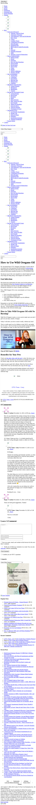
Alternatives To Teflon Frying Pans (13, 617)
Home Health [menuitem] (14, 63)
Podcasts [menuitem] (13, 50)
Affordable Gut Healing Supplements (14, 740)
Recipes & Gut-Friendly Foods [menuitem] (15, 92)
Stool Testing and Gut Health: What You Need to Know (19, 698)
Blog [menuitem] (5, 30)
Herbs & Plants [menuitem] (15, 115)
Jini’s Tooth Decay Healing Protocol (25, 639)
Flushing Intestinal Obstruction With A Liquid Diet (17, 620)
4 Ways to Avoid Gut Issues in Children (14, 739)
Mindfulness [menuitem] (14, 89)
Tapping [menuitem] (13, 90)
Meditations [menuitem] (14, 87)
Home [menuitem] (5, 6)
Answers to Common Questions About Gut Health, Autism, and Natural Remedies (17, 745)
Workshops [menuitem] (7, 10)
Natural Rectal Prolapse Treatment (13, 605)
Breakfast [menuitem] (13, 96)
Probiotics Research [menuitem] (16, 51)
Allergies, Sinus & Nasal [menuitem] (17, 33)
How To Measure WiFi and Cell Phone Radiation (17, 630)
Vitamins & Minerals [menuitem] (16, 119)
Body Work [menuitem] (14, 38)
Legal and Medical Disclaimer (12, 782)
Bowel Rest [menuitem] (14, 95)
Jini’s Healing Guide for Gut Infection (22, 284)
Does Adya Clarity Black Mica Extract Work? (16, 614)
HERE (17, 351)
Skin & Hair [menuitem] (14, 66)
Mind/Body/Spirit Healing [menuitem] (14, 84)
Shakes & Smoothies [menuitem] (16, 104)
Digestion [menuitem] (13, 60)
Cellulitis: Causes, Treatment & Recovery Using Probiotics (19, 710)
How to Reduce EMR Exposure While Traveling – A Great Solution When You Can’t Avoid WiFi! (19, 742)
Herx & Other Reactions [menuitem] (17, 62)
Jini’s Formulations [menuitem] (12, 74)
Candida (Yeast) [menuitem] (15, 41)
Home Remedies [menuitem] (8, 13)
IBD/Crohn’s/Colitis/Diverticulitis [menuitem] (19, 47)
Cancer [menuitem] (12, 39)
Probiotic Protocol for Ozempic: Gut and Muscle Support (19, 716)
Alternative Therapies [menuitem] (16, 35)
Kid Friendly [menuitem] (14, 103)
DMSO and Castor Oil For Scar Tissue (14, 608)
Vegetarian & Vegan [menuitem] (16, 109)
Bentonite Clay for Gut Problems (12, 627)
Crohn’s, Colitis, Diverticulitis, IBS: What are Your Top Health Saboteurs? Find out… (18, 773)
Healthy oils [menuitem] (14, 113)
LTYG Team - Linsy (8, 399)
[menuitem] (8, 18)
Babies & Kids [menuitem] (15, 57)
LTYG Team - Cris (9, 639)
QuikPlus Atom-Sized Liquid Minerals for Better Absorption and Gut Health (17, 659)
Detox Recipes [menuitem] (15, 100)
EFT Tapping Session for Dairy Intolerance (15, 665)
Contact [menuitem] (6, 122)
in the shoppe (29, 268)
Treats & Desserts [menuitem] (15, 107)
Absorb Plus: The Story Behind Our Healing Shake (17, 771)
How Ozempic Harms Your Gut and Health (15, 721)
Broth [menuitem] (12, 98)
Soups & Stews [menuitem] (15, 106)
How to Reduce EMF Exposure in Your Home (16, 700)
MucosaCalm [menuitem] (14, 80)
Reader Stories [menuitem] (11, 121)
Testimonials (16, 781)
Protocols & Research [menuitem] (13, 32)
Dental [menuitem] (12, 59)
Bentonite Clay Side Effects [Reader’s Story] (16, 754)
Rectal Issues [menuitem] (14, 65)
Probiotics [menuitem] (13, 116)
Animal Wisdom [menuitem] (15, 86)
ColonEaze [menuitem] (14, 77)
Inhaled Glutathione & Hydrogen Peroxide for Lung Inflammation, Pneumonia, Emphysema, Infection (18, 624)
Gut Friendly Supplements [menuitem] (18, 112)
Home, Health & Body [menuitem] (13, 56)
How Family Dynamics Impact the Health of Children (18, 697)
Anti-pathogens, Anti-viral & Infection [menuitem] (21, 36)
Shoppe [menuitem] (6, 15)
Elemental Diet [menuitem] (8, 12)
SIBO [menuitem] (12, 53)
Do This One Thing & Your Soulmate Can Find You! (18, 763)
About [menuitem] (5, 7)
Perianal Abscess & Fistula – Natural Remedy (16, 602)
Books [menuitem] (5, 9)
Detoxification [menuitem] (14, 44)
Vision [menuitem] (12, 68)
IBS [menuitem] (12, 48)
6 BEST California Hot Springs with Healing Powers (18, 734)
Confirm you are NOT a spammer (11, 554)
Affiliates (26, 781)
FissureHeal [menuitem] (14, 78)
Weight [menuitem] (12, 69)
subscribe (3, 548)
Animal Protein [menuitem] (15, 93)
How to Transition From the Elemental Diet (15, 758)
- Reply (32, 413)
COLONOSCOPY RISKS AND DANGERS (16, 611)
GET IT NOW (13, 585)
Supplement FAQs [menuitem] (12, 110)
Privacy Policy (26, 782)
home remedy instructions (21, 304)
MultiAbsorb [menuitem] (14, 81)
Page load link (4, 802)
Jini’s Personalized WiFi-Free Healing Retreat (16, 669)
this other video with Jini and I (14, 358)
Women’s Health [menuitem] (15, 72)
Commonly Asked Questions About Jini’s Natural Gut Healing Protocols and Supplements (18, 756)
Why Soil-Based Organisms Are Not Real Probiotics (18, 712)
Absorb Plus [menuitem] (14, 75)
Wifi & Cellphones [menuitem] (16, 71)
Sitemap (20, 784)
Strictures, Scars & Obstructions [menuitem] (19, 54)
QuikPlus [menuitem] (13, 83)
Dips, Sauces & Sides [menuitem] (16, 101)
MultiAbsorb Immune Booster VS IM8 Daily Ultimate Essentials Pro (19, 645)
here (29, 365)
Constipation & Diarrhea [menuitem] (17, 42)
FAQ (8, 781)
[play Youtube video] (18, 339)
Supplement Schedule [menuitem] (16, 118)
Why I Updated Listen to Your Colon (14, 680)
